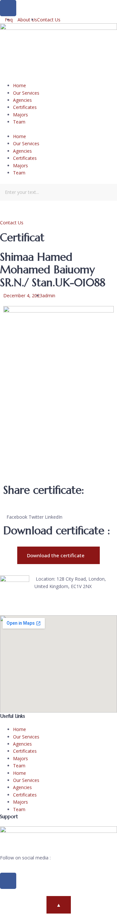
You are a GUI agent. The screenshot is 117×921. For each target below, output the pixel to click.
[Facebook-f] (8, 881)
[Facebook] (8, 8)
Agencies (22, 100)
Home (19, 85)
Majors (20, 115)
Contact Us (11, 222)
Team (19, 122)
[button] (58, 129)
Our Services (26, 93)
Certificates (25, 107)
